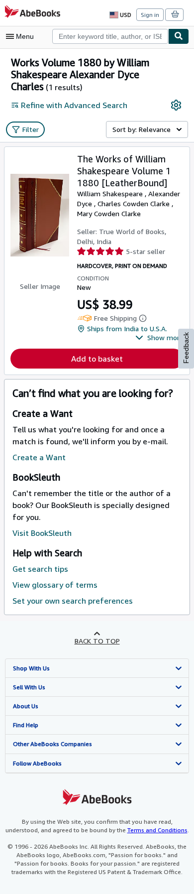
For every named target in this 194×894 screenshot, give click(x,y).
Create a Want (39, 457)
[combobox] (110, 36)
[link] (176, 105)
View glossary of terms (54, 585)
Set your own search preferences (72, 601)
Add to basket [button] (97, 359)
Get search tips (40, 569)
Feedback (186, 348)
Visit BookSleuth (42, 533)
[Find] (179, 36)
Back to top (97, 641)
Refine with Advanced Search (74, 105)
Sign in (150, 14)
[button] (159, 338)
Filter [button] (30, 129)
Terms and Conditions (157, 830)
